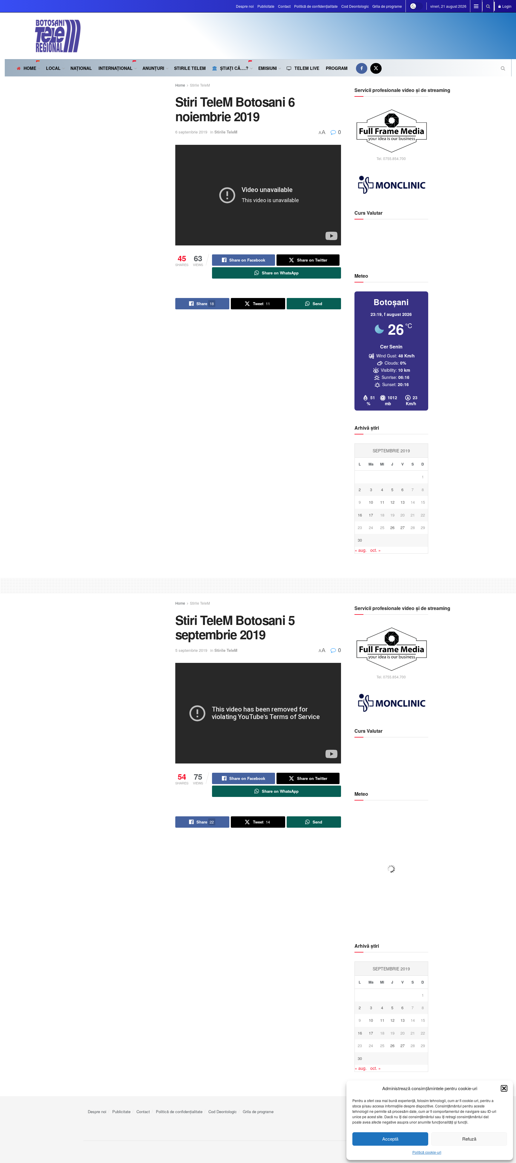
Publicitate (265, 6)
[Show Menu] (476, 6)
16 (360, 515)
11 (382, 502)
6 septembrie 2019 (191, 132)
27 (402, 527)
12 (392, 502)
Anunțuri (153, 68)
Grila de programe (387, 6)
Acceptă (390, 1139)
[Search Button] (488, 6)
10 (371, 502)
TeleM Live (306, 68)
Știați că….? (234, 68)
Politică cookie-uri (426, 1152)
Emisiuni (267, 68)
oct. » (375, 550)
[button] (504, 1088)
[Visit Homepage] (42, 36)
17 (371, 515)
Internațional (116, 68)
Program (337, 68)
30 (360, 540)
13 (402, 502)
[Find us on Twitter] (376, 68)
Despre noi (245, 6)
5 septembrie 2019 (191, 650)
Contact (284, 6)
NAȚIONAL (81, 68)
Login (506, 6)
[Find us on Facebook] (361, 68)
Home (30, 68)
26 (392, 527)
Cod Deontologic (355, 6)
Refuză (469, 1139)
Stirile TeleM (190, 68)
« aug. (361, 550)
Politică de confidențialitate (316, 6)
